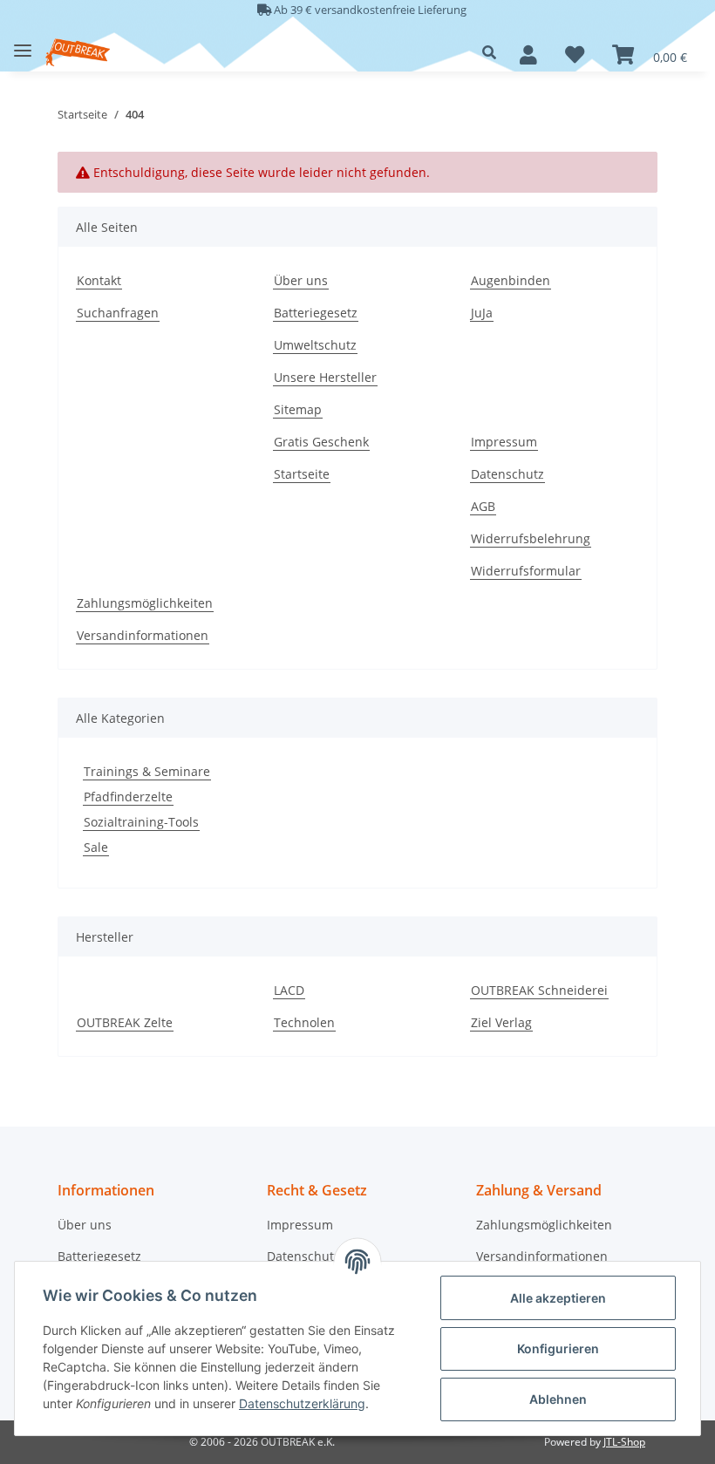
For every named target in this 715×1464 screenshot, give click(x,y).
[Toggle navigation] (22, 44)
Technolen (304, 1022)
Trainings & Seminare (147, 771)
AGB (483, 506)
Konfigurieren (558, 1348)
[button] (494, 52)
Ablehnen (558, 1399)
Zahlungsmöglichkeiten (145, 603)
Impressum (504, 441)
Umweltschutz (315, 345)
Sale (96, 847)
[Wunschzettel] (574, 55)
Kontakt (99, 280)
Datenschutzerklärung (302, 1403)
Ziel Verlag (501, 1022)
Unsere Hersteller (325, 377)
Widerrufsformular (526, 570)
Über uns (301, 280)
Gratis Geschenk (321, 441)
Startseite (302, 474)
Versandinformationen (142, 635)
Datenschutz (507, 474)
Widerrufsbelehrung (530, 538)
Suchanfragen (118, 312)
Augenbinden (510, 280)
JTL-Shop (624, 1441)
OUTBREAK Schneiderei (539, 990)
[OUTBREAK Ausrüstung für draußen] (77, 52)
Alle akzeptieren (558, 1297)
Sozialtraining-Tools (141, 822)
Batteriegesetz (316, 312)
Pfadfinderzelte (128, 796)
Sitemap (298, 409)
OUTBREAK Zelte (125, 1022)
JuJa (482, 312)
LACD (289, 990)
